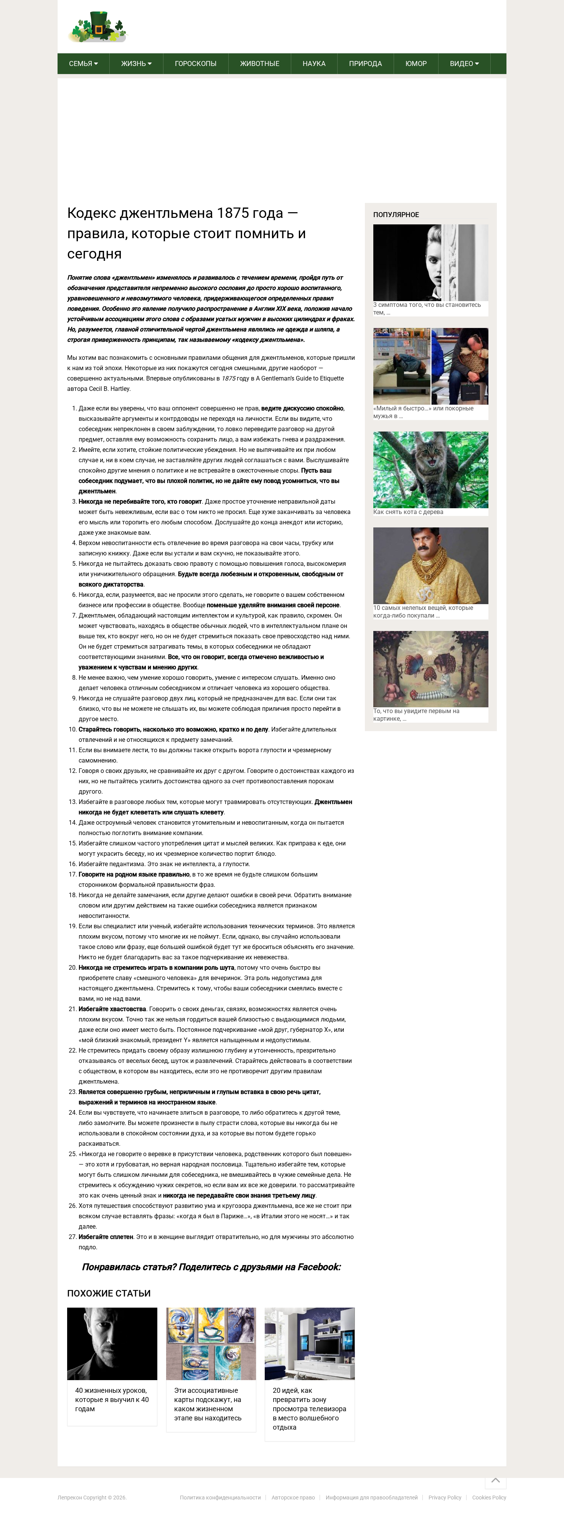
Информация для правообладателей (372, 1497)
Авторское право (293, 1497)
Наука (314, 63)
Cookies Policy (489, 1497)
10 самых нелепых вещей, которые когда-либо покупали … (423, 611)
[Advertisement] (282, 145)
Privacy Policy (445, 1497)
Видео (461, 63)
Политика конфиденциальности (220, 1497)
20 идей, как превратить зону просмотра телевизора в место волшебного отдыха (309, 1408)
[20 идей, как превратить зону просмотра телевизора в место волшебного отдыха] (310, 1344)
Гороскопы (196, 63)
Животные (259, 63)
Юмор (416, 63)
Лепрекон (70, 1497)
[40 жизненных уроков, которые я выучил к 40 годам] (112, 1344)
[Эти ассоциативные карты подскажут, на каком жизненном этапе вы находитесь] (211, 1344)
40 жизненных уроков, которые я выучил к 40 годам (112, 1399)
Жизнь (133, 63)
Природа (365, 63)
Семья (80, 63)
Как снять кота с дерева (408, 512)
